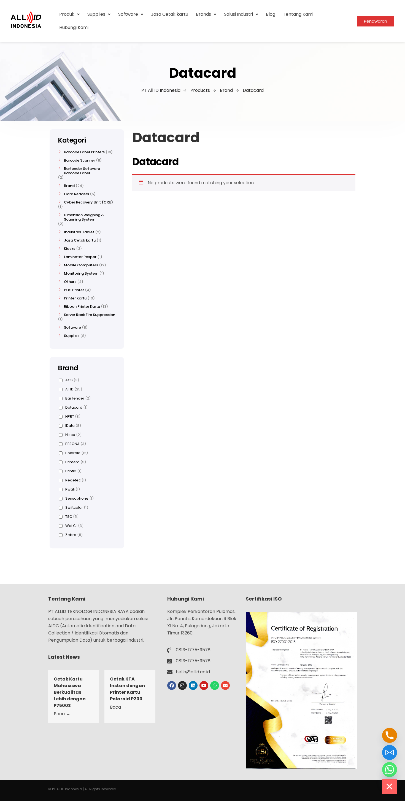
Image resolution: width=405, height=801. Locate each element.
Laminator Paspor (80, 257)
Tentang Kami (298, 14)
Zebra (74, 534)
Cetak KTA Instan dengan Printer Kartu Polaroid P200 (127, 689)
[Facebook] (171, 685)
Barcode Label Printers (84, 152)
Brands (203, 14)
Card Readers (76, 194)
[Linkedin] (193, 685)
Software (128, 14)
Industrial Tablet (79, 232)
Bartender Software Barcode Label (82, 171)
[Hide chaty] (389, 786)
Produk (66, 14)
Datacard (76, 407)
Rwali (72, 489)
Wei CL (74, 525)
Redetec (75, 480)
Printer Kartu (75, 298)
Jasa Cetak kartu (169, 14)
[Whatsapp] (214, 685)
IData (73, 425)
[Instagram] (182, 685)
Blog (270, 14)
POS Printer (74, 290)
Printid (73, 471)
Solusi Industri (238, 14)
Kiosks (69, 249)
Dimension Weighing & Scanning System (84, 217)
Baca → (62, 714)
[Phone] (389, 735)
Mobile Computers (81, 265)
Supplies (96, 14)
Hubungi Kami (73, 27)
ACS (72, 380)
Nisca (73, 434)
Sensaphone (79, 498)
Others (70, 282)
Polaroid (76, 453)
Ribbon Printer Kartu (82, 306)
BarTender (78, 398)
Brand (69, 186)
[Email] (389, 752)
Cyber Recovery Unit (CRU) (88, 202)
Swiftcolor (76, 507)
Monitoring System (81, 273)
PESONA (75, 443)
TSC (72, 516)
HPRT (72, 416)
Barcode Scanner (79, 160)
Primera (75, 462)
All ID (73, 389)
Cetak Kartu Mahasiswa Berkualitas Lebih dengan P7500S (70, 692)
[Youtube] (203, 685)
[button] (69, 14)
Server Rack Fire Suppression (89, 315)
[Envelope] (225, 685)
